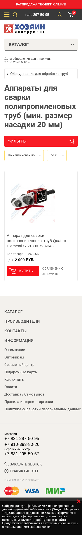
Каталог (13, 312)
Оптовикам (14, 357)
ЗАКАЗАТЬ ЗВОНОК (26, 464)
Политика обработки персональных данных (42, 409)
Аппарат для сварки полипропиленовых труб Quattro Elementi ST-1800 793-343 (36, 240)
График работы (24, 471)
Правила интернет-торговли (28, 402)
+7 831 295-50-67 (21, 453)
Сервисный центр (19, 365)
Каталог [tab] (19, 44)
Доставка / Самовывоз (24, 394)
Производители (22, 321)
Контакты (15, 331)
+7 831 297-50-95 (21, 438)
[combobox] (24, 155)
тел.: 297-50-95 (37, 15)
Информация (18, 340)
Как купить (14, 379)
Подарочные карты (21, 372)
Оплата (10, 387)
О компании (14, 350)
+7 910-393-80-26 (21, 444)
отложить (50, 273)
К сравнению (52, 268)
